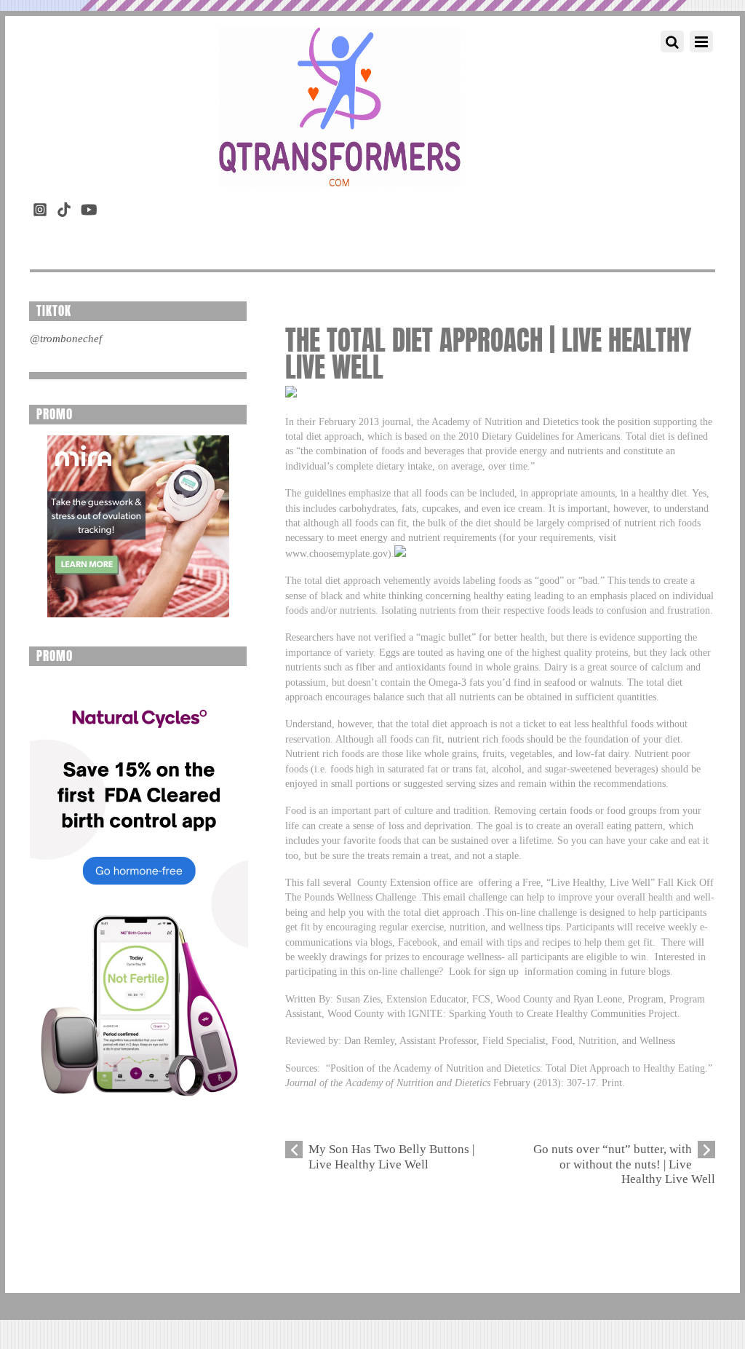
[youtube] (88, 207)
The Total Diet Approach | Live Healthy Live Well (488, 353)
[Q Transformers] (340, 172)
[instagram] (40, 207)
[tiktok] (64, 207)
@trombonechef (66, 338)
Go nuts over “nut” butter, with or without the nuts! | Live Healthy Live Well (624, 1164)
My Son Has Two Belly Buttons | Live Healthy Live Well (391, 1156)
